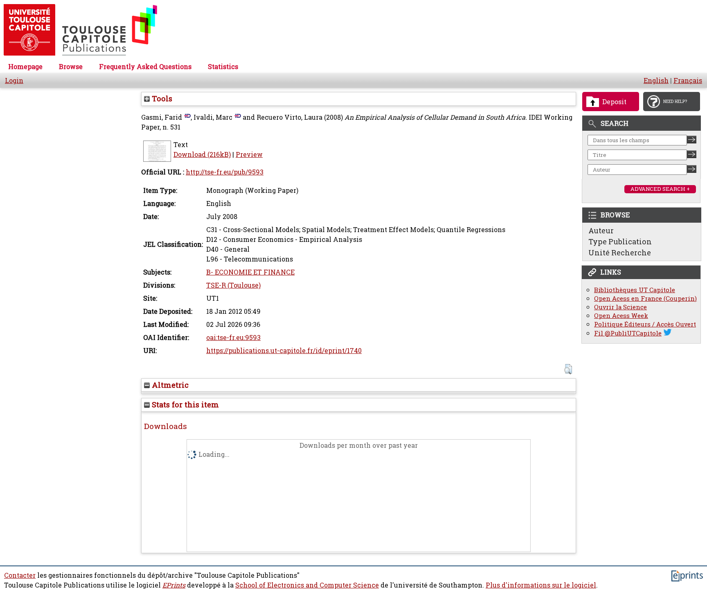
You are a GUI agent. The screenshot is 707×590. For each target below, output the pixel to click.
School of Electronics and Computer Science (307, 585)
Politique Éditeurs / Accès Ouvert (645, 324)
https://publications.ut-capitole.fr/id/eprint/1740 (284, 350)
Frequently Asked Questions (145, 66)
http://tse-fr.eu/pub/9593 (224, 172)
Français (687, 80)
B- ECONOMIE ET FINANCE (250, 272)
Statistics (223, 66)
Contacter (20, 575)
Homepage (25, 66)
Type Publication (620, 241)
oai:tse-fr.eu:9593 (233, 337)
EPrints (173, 585)
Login (14, 80)
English (656, 80)
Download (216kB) (202, 154)
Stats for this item (184, 404)
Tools (161, 98)
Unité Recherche (619, 252)
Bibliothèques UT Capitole (634, 290)
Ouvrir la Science (620, 307)
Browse (71, 66)
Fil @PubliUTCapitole (628, 333)
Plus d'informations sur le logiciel (541, 585)
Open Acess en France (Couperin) (645, 298)
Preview (249, 154)
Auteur (601, 230)
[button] (568, 369)
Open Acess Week (621, 315)
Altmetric (169, 385)
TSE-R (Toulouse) (233, 285)
